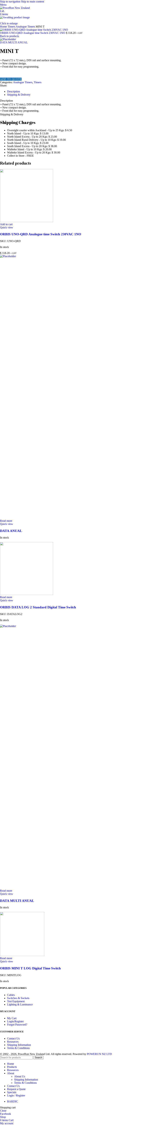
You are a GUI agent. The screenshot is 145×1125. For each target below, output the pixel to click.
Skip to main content (32, 1)
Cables (11, 994)
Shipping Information (19, 1044)
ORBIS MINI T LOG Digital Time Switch (30, 968)
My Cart (11, 1018)
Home (4, 26)
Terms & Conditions (18, 1048)
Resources (13, 1041)
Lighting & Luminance (20, 1004)
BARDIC (12, 1101)
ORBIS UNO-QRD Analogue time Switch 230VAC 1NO (33, 32)
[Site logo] (16, 11)
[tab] (13, 91)
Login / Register (16, 1095)
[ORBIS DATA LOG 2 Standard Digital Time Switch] (26, 593)
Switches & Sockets (18, 998)
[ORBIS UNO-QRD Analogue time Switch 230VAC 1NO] (26, 221)
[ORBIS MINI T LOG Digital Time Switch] (22, 955)
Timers (12, 26)
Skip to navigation (10, 1)
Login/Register (15, 1021)
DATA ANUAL (11, 531)
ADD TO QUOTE (11, 79)
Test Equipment (16, 1001)
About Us (19, 1076)
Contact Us (13, 1038)
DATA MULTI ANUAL (14, 42)
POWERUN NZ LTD (99, 1054)
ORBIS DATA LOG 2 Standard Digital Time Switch (38, 607)
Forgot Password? (17, 1024)
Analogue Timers (26, 26)
